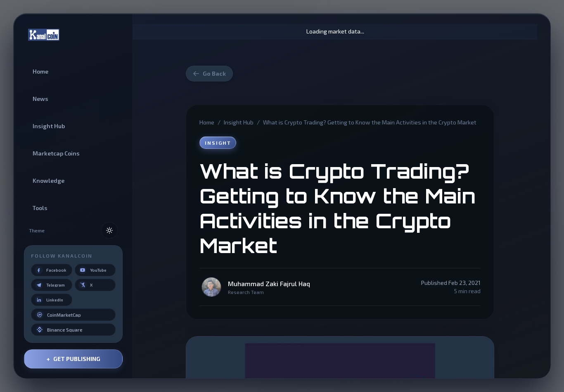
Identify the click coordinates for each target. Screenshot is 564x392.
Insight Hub (239, 122)
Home (206, 122)
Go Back (214, 73)
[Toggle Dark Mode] (109, 230)
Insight (218, 143)
